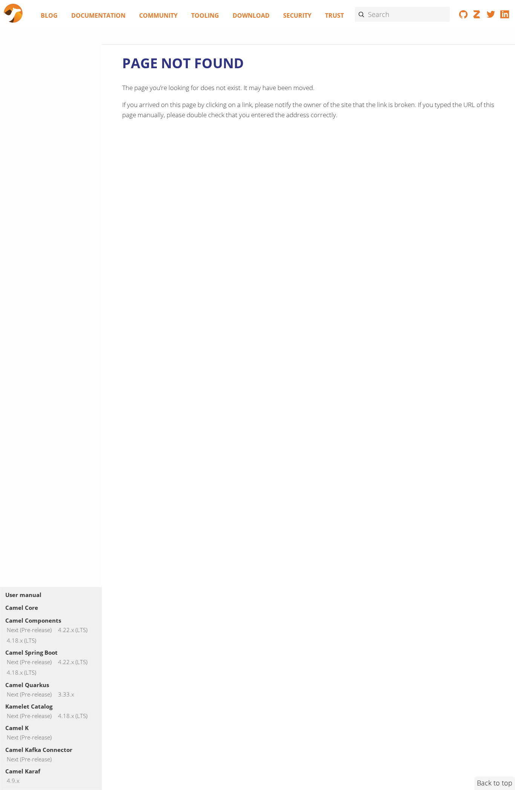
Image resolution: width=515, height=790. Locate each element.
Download (251, 15)
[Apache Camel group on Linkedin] (505, 16)
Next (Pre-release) (29, 630)
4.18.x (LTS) (21, 641)
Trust (334, 15)
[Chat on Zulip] (477, 16)
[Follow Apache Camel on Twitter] (491, 16)
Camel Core (21, 607)
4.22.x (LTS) (72, 630)
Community (158, 15)
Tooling (205, 15)
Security (297, 15)
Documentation (98, 15)
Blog (49, 15)
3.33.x (66, 694)
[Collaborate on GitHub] (464, 16)
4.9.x (13, 781)
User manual (23, 595)
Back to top (494, 782)
